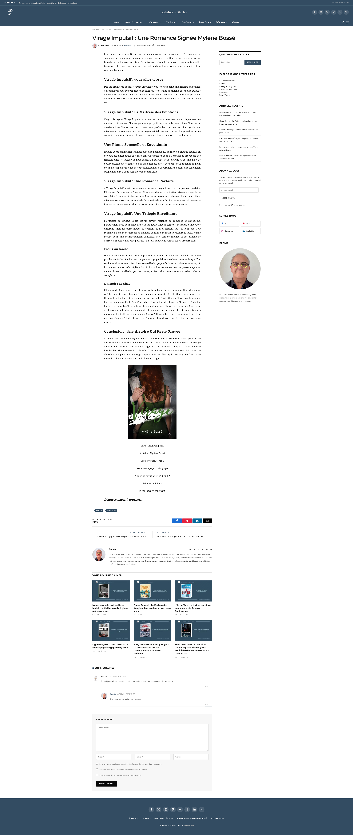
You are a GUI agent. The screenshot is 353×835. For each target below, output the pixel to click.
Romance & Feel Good (228, 89)
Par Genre (170, 22)
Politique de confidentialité (192, 818)
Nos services (217, 818)
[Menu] (347, 22)
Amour (99, 510)
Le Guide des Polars (227, 80)
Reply (208, 686)
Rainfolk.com (189, 825)
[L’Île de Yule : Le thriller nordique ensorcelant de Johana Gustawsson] (193, 591)
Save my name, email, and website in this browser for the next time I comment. (130, 764)
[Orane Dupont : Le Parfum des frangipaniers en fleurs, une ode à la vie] (152, 591)
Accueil (117, 22)
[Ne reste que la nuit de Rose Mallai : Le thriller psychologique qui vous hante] (111, 591)
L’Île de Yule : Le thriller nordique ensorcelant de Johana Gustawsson (193, 608)
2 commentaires (144, 45)
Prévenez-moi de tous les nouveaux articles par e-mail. (120, 775)
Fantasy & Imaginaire (227, 86)
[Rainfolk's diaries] (9, 12)
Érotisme (111, 510)
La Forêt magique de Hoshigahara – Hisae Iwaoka (122, 536)
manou (104, 676)
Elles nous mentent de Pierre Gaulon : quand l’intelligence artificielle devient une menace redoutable (192, 649)
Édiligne (157, 483)
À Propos (133, 818)
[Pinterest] (82, 68)
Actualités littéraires (133, 22)
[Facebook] (82, 55)
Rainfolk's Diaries (174, 12)
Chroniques (154, 22)
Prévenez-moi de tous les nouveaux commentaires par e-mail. (123, 769)
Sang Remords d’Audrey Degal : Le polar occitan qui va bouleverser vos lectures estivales (151, 649)
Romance (127, 45)
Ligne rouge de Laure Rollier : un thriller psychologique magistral (110, 646)
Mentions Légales (163, 818)
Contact (235, 22)
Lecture (222, 83)
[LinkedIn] (82, 61)
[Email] (82, 74)
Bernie (104, 45)
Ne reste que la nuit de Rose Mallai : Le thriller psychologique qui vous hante (48, 3)
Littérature (187, 22)
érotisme (195, 220)
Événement (220, 22)
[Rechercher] (343, 22)
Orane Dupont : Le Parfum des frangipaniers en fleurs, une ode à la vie (152, 608)
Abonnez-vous (228, 198)
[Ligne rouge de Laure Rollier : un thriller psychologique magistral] (111, 630)
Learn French (205, 22)
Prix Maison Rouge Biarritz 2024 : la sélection (180, 536)
